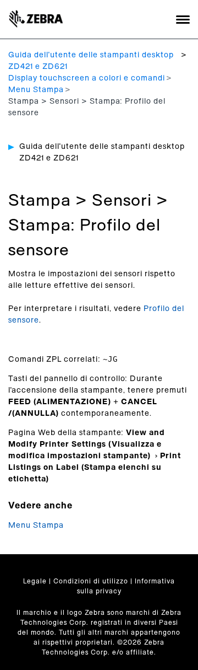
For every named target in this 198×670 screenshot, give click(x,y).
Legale (35, 581)
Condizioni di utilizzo (90, 581)
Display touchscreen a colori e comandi (86, 78)
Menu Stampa (36, 90)
